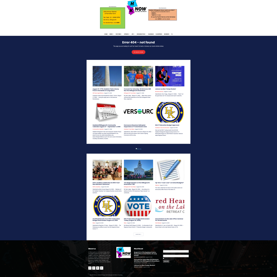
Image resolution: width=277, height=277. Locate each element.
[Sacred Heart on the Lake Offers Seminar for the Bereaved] (169, 206)
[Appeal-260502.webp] (162, 15)
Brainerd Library (159, 91)
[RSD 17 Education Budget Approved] (169, 112)
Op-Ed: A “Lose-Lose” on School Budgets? (169, 183)
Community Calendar (98, 129)
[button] (172, 34)
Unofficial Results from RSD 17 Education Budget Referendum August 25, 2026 (106, 219)
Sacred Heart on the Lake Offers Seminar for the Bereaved (169, 219)
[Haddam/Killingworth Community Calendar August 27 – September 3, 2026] (107, 112)
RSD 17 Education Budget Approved (167, 125)
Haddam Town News (129, 129)
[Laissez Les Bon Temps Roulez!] (169, 76)
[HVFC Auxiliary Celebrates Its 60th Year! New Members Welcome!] (107, 170)
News (94, 223)
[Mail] (97, 268)
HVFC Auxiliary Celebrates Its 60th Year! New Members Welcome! (106, 183)
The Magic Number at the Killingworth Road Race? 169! (137, 183)
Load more (138, 234)
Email (164, 254)
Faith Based (158, 223)
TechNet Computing (117, 274)
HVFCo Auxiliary (97, 186)
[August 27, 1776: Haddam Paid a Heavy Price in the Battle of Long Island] (107, 76)
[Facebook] (89, 268)
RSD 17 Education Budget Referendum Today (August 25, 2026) (137, 219)
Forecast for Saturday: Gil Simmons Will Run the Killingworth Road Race (137, 89)
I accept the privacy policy (171, 258)
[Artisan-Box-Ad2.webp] (112, 18)
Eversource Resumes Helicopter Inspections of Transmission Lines (135, 126)
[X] (101, 268)
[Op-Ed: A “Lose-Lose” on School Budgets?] (169, 170)
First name (165, 249)
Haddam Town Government (162, 127)
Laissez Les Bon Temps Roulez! (165, 89)
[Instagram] (93, 268)
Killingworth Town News (130, 93)
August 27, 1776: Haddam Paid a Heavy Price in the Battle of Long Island (106, 89)
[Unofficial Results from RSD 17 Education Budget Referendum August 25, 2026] (107, 206)
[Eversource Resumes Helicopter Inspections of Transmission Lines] (138, 112)
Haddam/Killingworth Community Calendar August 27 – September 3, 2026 (106, 126)
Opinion (157, 185)
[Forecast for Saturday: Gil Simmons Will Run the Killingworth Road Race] (138, 76)
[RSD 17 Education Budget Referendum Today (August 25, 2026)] (138, 206)
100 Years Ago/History (98, 93)
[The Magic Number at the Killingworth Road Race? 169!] (138, 170)
